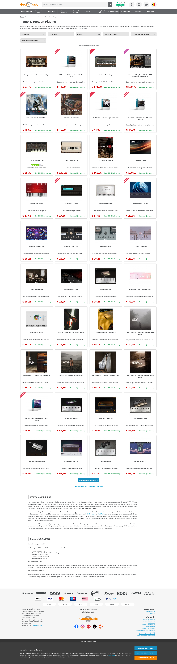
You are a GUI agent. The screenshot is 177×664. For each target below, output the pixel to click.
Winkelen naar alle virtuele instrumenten (88, 486)
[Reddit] (101, 628)
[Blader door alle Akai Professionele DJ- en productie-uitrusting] (56, 593)
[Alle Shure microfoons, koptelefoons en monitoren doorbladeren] (42, 593)
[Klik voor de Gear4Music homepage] (29, 5)
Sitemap (152, 632)
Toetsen (80, 604)
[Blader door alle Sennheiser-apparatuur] (29, 593)
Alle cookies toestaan (146, 658)
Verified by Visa (138, 599)
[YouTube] (89, 628)
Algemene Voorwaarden (148, 624)
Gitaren (49, 604)
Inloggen (152, 613)
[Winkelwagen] (146, 5)
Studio (112, 604)
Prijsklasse (53, 34)
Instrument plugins (111, 34)
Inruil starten (151, 623)
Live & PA (127, 604)
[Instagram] (83, 628)
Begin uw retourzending (148, 621)
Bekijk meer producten (87, 480)
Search (110, 4)
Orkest (96, 604)
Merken (79, 34)
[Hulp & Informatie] (131, 4)
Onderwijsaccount (150, 611)
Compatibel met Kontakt (141, 34)
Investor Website (37, 625)
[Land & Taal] (154, 4)
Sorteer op (25, 34)
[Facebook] (76, 628)
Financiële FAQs (150, 626)
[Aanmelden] (139, 4)
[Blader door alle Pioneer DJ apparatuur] (83, 593)
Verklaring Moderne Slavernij (147, 634)
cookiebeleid (111, 655)
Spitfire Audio (91, 514)
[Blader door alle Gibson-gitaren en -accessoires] (96, 593)
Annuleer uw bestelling (148, 619)
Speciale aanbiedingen (30, 40)
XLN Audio (101, 514)
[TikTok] (95, 628)
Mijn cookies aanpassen (145, 653)
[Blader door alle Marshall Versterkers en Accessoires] (110, 593)
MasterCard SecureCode (125, 599)
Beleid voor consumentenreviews (145, 630)
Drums (65, 604)
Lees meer (81, 28)
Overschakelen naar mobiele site (146, 635)
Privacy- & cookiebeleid (148, 628)
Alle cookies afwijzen (145, 648)
